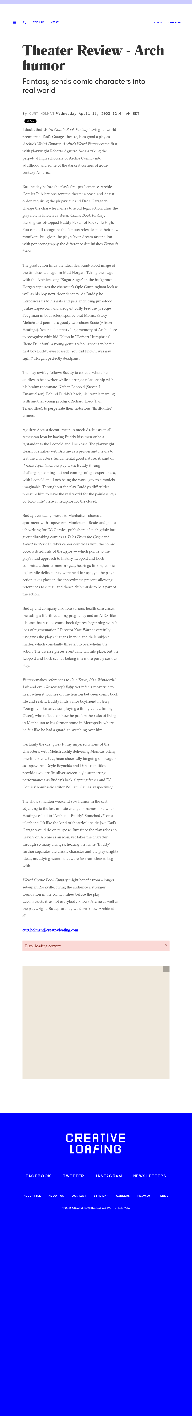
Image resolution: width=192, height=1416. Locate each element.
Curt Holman (41, 113)
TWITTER (73, 1176)
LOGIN (158, 22)
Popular (38, 22)
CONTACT (79, 1196)
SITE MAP (101, 1196)
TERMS (163, 1196)
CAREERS (123, 1196)
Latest (54, 22)
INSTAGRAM (108, 1176)
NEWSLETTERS (149, 1176)
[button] (166, 969)
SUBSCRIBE (174, 22)
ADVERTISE (32, 1196)
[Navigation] (13, 22)
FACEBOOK (39, 1176)
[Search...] (24, 22)
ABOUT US (56, 1196)
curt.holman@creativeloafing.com (50, 929)
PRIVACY (144, 1196)
